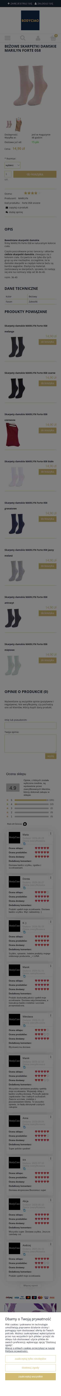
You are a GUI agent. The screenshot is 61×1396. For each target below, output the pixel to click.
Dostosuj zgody (30, 1367)
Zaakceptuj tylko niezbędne (30, 1358)
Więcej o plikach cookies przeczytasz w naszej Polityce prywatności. (30, 1350)
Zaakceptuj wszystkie (30, 1376)
